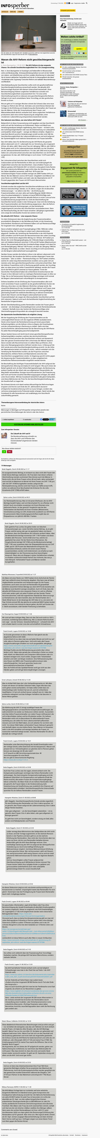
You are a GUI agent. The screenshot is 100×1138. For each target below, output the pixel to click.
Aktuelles (5, 11)
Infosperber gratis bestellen (68, 10)
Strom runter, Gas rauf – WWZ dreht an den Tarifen (73, 246)
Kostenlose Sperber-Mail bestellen (28, 424)
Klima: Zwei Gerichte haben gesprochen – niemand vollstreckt (74, 140)
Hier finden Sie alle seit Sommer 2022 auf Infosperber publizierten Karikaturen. (77, 105)
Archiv (83, 3)
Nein (9, 451)
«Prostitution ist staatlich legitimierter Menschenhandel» (72, 225)
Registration (77, 3)
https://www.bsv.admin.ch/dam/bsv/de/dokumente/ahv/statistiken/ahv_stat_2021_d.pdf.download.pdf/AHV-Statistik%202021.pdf (29, 975)
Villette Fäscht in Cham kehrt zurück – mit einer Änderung (73, 241)
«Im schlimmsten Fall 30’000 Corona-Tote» (74, 75)
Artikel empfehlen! (9, 419)
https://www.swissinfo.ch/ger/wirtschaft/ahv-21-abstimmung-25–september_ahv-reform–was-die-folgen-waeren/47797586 (28, 647)
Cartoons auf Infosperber (75, 101)
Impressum (85, 1135)
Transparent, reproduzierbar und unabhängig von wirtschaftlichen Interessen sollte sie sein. (77, 115)
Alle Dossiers (82, 120)
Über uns (13, 11)
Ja (4, 451)
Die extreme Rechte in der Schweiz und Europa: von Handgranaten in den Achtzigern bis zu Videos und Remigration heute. (69, 94)
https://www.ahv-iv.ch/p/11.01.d (16, 760)
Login (71, 3)
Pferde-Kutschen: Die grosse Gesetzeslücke (70, 77)
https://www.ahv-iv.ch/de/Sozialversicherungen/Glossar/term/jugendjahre (23, 915)
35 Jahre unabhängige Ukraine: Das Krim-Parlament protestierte (74, 68)
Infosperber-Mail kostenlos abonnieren (58, 1135)
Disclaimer (78, 1135)
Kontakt (72, 1135)
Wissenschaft (72, 111)
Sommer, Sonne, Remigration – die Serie (69, 88)
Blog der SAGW (40, 193)
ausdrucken (28, 419)
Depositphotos (33, 54)
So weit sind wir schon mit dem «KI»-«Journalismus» (71, 71)
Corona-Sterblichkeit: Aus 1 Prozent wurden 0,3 (72, 136)
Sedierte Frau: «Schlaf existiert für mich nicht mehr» (73, 230)
